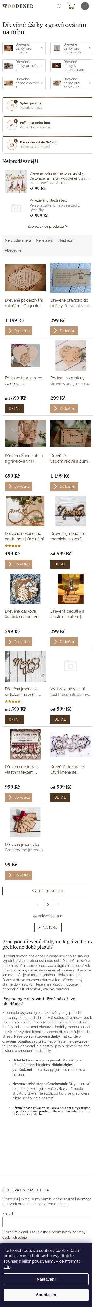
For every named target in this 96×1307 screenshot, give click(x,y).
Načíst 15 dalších (48, 891)
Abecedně (13, 250)
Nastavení (46, 1279)
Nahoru (50, 927)
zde (7, 1266)
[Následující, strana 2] (48, 904)
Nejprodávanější (18, 240)
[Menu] (85, 6)
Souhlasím (46, 1295)
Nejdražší (65, 240)
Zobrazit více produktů (46, 226)
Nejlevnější (44, 240)
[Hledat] (59, 6)
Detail (14, 409)
